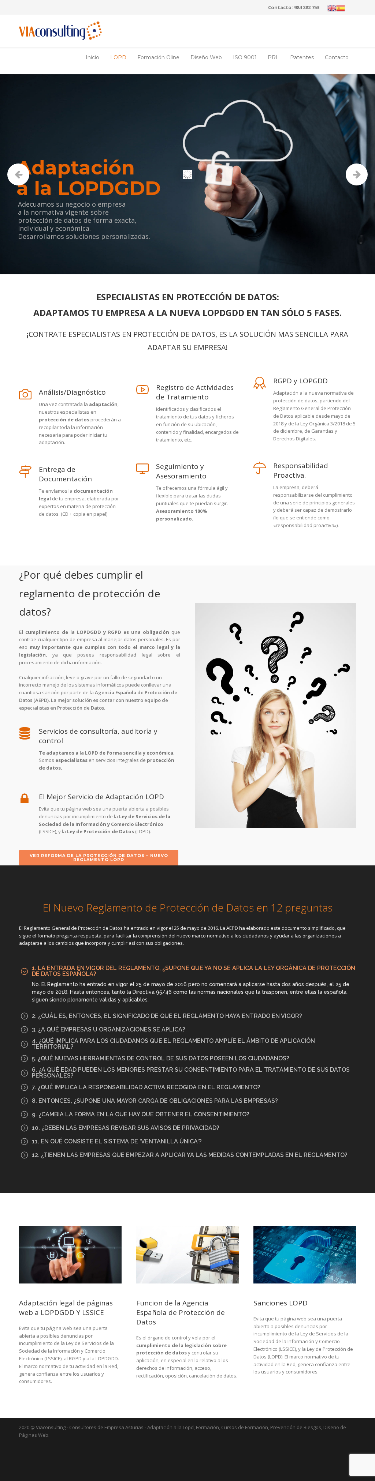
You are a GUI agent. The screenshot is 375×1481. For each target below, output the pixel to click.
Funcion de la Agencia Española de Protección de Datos (180, 1312)
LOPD (118, 57)
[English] (331, 7)
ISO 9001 (245, 57)
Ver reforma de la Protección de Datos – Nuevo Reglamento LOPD (99, 857)
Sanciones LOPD (280, 1303)
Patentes (302, 57)
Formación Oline (158, 57)
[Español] (340, 7)
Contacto (337, 57)
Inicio (92, 57)
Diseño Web (206, 57)
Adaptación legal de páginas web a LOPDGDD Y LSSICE (66, 1307)
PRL (273, 57)
